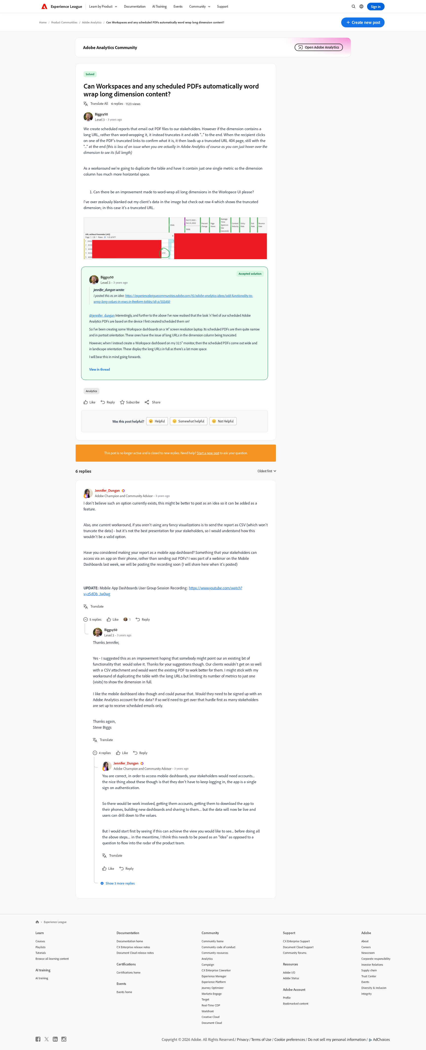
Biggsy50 (101, 114)
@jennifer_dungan (102, 315)
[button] (363, 22)
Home (43, 22)
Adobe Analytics (92, 22)
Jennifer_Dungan (107, 490)
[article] (174, 555)
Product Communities (64, 22)
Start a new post (208, 453)
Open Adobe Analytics (322, 47)
